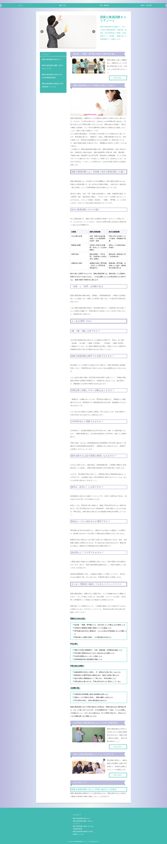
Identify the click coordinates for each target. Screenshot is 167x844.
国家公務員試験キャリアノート (113, 18)
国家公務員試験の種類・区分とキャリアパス (52, 67)
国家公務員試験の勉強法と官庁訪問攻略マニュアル (52, 85)
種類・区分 (62, 5)
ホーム (21, 5)
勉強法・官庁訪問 (146, 5)
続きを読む (118, 78)
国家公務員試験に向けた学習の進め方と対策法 (94, 789)
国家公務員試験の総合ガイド (52, 59)
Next (93, 31)
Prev (41, 31)
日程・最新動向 (104, 5)
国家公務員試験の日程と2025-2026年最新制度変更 (52, 76)
